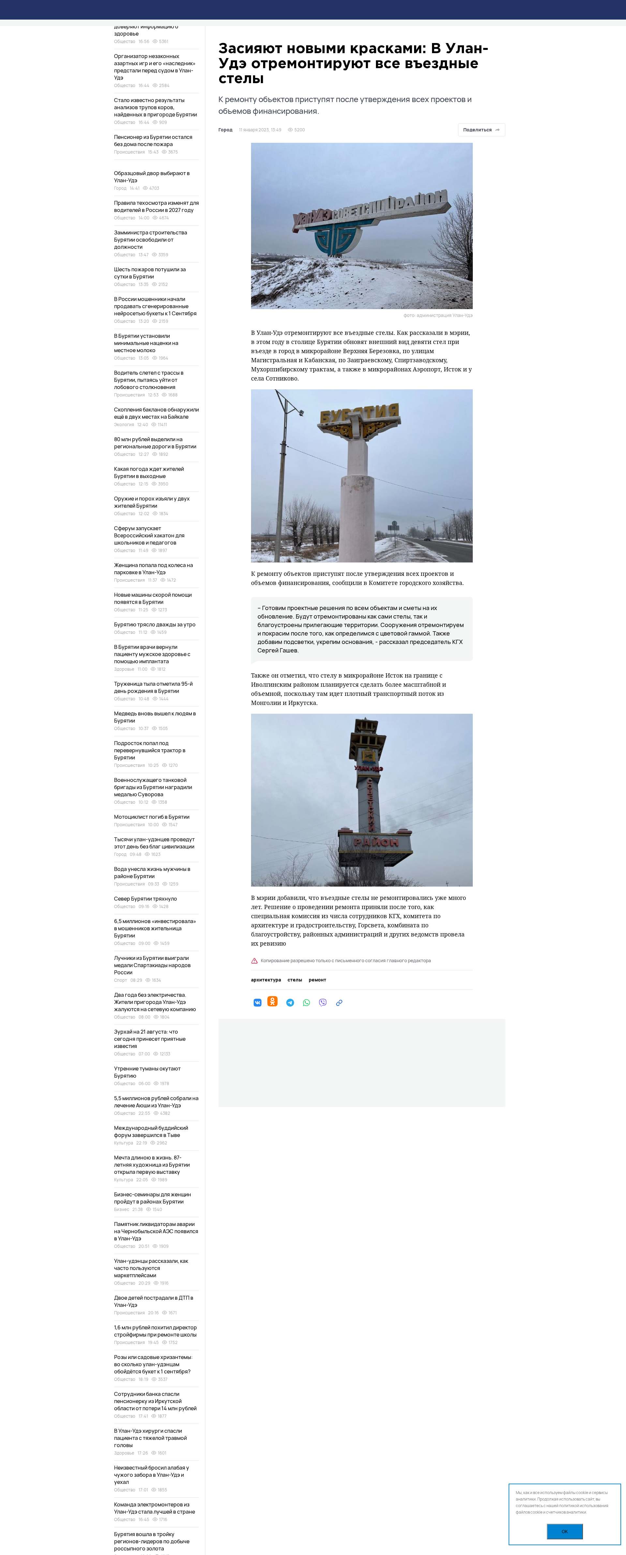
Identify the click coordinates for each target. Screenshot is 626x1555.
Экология (124, 424)
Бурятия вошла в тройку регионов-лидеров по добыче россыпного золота (151, 1541)
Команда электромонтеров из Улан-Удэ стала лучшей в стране (154, 1508)
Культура (123, 1142)
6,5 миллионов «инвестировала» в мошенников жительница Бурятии (155, 928)
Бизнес (121, 1209)
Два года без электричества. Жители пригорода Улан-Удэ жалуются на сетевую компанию (155, 1002)
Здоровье (124, 669)
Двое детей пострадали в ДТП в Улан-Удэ (153, 1301)
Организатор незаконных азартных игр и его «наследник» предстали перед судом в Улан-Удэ (155, 66)
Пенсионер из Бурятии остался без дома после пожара (153, 140)
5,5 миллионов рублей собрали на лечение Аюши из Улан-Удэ (156, 1102)
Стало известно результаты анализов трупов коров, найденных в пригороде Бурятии (155, 107)
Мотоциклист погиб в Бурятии (151, 816)
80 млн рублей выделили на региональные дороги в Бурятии (155, 443)
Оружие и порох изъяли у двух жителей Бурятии (152, 502)
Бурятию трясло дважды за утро (155, 624)
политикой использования (583, 1505)
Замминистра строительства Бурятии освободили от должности (150, 239)
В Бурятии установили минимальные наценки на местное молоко (146, 343)
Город (225, 130)
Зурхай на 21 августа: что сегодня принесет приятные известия (150, 1039)
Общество (124, 41)
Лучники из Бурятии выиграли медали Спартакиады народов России (152, 965)
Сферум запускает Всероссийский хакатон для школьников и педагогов (149, 535)
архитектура (266, 980)
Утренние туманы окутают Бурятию (147, 1072)
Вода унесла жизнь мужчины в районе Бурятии (152, 872)
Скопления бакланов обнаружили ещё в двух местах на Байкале (156, 413)
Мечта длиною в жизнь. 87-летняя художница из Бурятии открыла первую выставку (152, 1164)
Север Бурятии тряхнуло (145, 898)
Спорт (120, 980)
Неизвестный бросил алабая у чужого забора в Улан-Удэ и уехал (151, 1475)
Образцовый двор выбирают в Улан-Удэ (152, 177)
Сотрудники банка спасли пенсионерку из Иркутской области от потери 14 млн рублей (155, 1401)
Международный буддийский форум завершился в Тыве (151, 1131)
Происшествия (129, 152)
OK (565, 1531)
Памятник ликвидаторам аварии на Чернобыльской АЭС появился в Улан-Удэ (156, 1231)
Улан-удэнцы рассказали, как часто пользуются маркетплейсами (151, 1268)
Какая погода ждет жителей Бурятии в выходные (149, 472)
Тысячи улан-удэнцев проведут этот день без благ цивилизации (154, 843)
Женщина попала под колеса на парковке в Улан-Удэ (153, 568)
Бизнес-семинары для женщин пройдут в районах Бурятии (152, 1198)
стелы (295, 980)
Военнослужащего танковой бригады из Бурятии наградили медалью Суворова (153, 787)
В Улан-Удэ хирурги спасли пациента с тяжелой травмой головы (150, 1438)
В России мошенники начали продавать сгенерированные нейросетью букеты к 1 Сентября (155, 306)
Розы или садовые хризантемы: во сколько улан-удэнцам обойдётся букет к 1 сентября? (153, 1364)
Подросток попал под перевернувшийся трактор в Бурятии (150, 750)
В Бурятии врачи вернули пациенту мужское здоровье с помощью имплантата (152, 654)
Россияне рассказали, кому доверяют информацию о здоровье (148, 26)
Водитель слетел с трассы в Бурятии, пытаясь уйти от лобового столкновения (149, 380)
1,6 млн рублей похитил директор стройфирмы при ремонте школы (155, 1331)
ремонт (317, 980)
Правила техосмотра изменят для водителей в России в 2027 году (156, 206)
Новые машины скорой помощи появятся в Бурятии (153, 598)
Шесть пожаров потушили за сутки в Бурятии (150, 273)
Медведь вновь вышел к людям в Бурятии (155, 717)
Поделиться (477, 130)
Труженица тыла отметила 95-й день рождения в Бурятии (153, 687)
